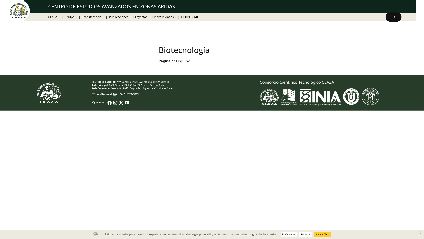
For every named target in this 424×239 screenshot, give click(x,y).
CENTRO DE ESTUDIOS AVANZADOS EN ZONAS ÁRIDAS (111, 6)
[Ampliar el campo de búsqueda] (393, 17)
